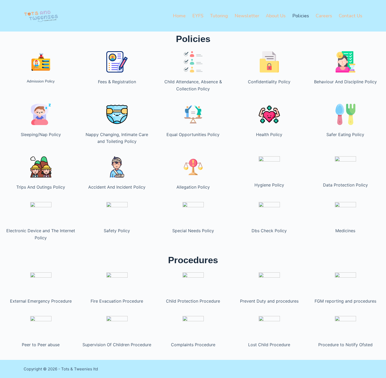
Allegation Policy (193, 187)
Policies (300, 16)
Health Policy (269, 134)
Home (179, 16)
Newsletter (246, 16)
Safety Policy (117, 230)
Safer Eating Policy (345, 134)
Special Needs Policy (193, 230)
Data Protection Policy (345, 185)
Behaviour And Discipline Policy (345, 81)
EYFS (198, 16)
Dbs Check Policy (269, 230)
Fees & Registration (117, 81)
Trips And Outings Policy (40, 187)
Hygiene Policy (269, 185)
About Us (276, 16)
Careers (324, 16)
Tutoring (219, 16)
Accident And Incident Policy (116, 187)
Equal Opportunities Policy (193, 134)
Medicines (345, 230)
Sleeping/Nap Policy (41, 134)
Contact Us (350, 16)
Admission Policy (41, 81)
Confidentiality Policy (269, 81)
